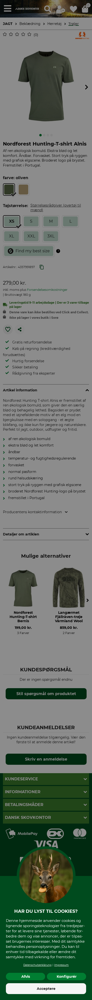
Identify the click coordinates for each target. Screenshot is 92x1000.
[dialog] (46, 500)
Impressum (61, 965)
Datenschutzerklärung (37, 965)
